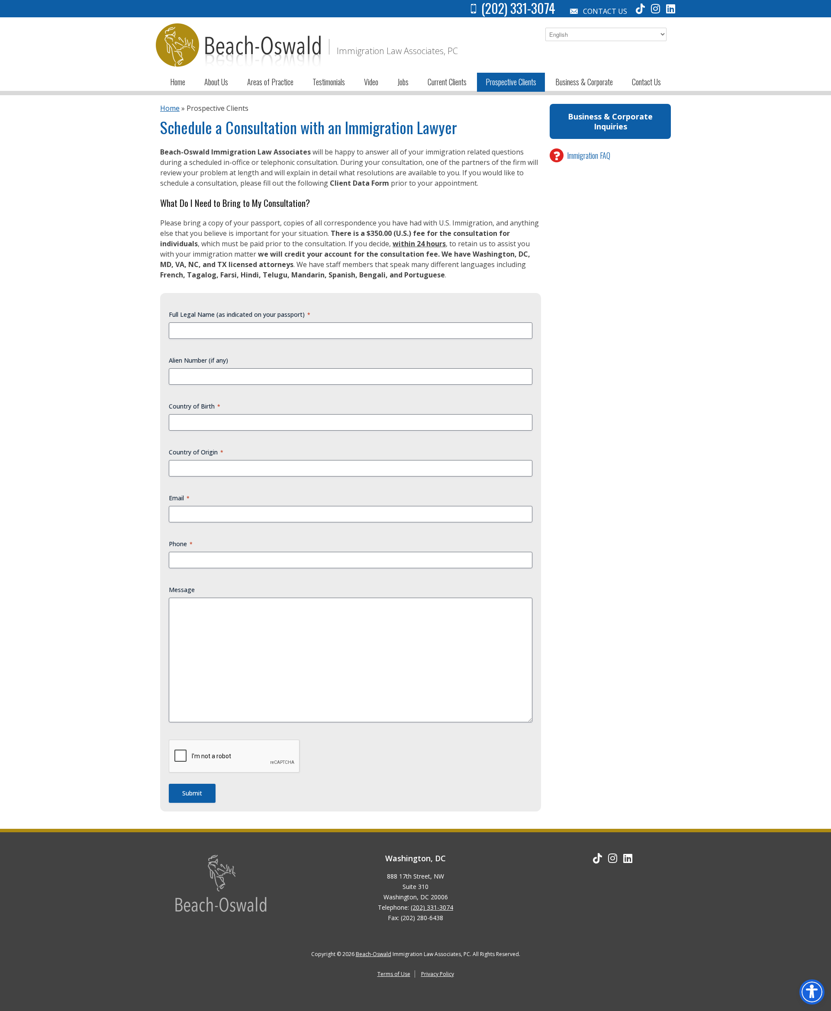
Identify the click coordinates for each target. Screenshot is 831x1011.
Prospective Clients (511, 81)
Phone (181, 544)
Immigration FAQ (588, 155)
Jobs (403, 81)
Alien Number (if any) (198, 360)
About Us (216, 81)
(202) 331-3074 (432, 907)
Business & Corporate (584, 81)
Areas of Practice (270, 81)
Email (179, 498)
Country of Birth (194, 406)
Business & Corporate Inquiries (610, 121)
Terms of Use (393, 974)
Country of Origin (196, 452)
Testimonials (328, 81)
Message (182, 590)
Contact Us (605, 11)
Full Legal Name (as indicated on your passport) (239, 314)
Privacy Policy (437, 974)
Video (371, 81)
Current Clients (447, 81)
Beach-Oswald (373, 954)
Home (177, 81)
